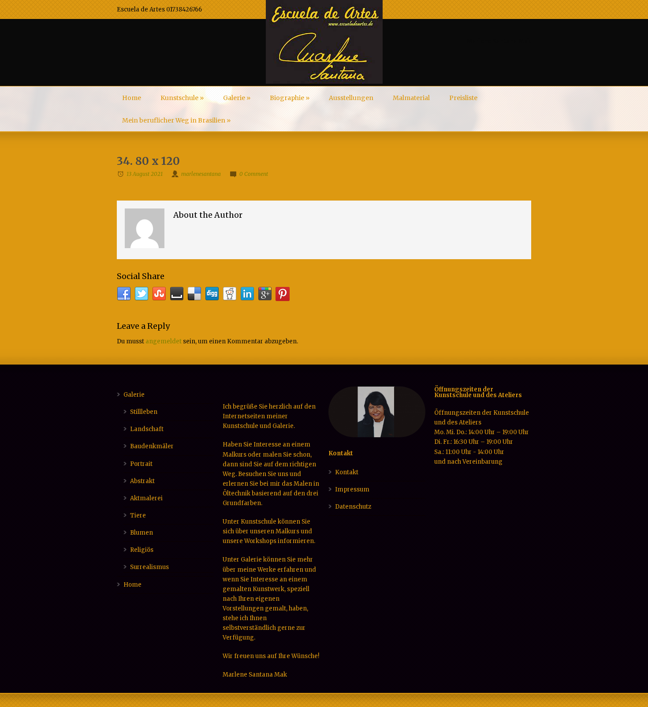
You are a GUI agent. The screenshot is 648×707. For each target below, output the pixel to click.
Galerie (236, 98)
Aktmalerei (146, 498)
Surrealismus (149, 567)
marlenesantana (201, 174)
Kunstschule (182, 98)
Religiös (141, 550)
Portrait (141, 464)
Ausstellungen (351, 98)
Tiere (138, 515)
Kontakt (346, 472)
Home (131, 98)
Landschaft (147, 429)
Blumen (141, 532)
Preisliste (463, 98)
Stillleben (143, 412)
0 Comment (253, 174)
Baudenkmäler (152, 446)
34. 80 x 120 (148, 161)
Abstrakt (142, 481)
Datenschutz (353, 506)
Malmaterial (411, 98)
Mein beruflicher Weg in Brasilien (176, 120)
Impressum (352, 489)
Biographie (289, 98)
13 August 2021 (145, 174)
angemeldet (163, 341)
